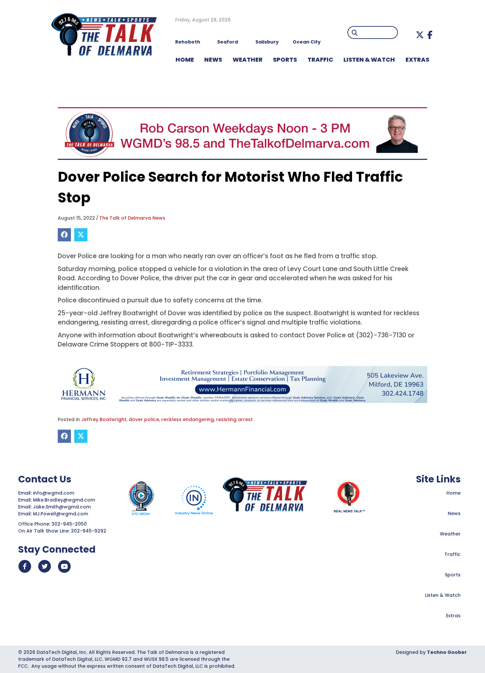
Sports (285, 59)
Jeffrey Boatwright (103, 419)
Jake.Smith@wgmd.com (62, 507)
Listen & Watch (443, 595)
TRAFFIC (320, 59)
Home (453, 493)
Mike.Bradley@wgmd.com (64, 500)
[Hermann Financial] (242, 384)
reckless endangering (187, 419)
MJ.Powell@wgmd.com (62, 513)
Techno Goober (447, 652)
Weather (450, 534)
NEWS (213, 59)
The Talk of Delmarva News (132, 218)
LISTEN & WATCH (369, 59)
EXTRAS (417, 59)
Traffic (452, 554)
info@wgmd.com (54, 493)
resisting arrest (234, 419)
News (454, 513)
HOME (185, 59)
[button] (420, 35)
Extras (453, 615)
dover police (144, 419)
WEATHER (248, 59)
